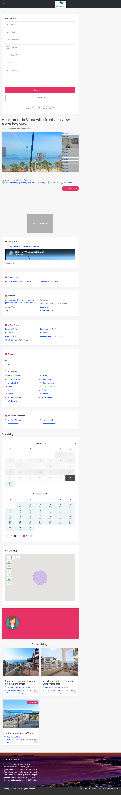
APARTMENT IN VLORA (87, 789)
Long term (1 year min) (36, 183)
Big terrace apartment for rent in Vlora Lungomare (20, 682)
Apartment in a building (14, 180)
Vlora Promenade (24, 129)
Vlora (4, 129)
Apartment (22, 183)
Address (11, 296)
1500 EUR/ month (13, 690)
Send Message (40, 90)
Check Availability (70, 188)
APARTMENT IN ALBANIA (108, 789)
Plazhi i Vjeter (11, 737)
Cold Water (11, 129)
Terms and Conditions (16, 416)
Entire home (28, 180)
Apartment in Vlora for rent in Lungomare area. (58, 682)
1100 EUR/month (51, 690)
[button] (40, 577)
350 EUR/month (11, 183)
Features (11, 354)
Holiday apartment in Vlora (18, 733)
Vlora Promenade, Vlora (23, 687)
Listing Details (13, 325)
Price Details (13, 277)
